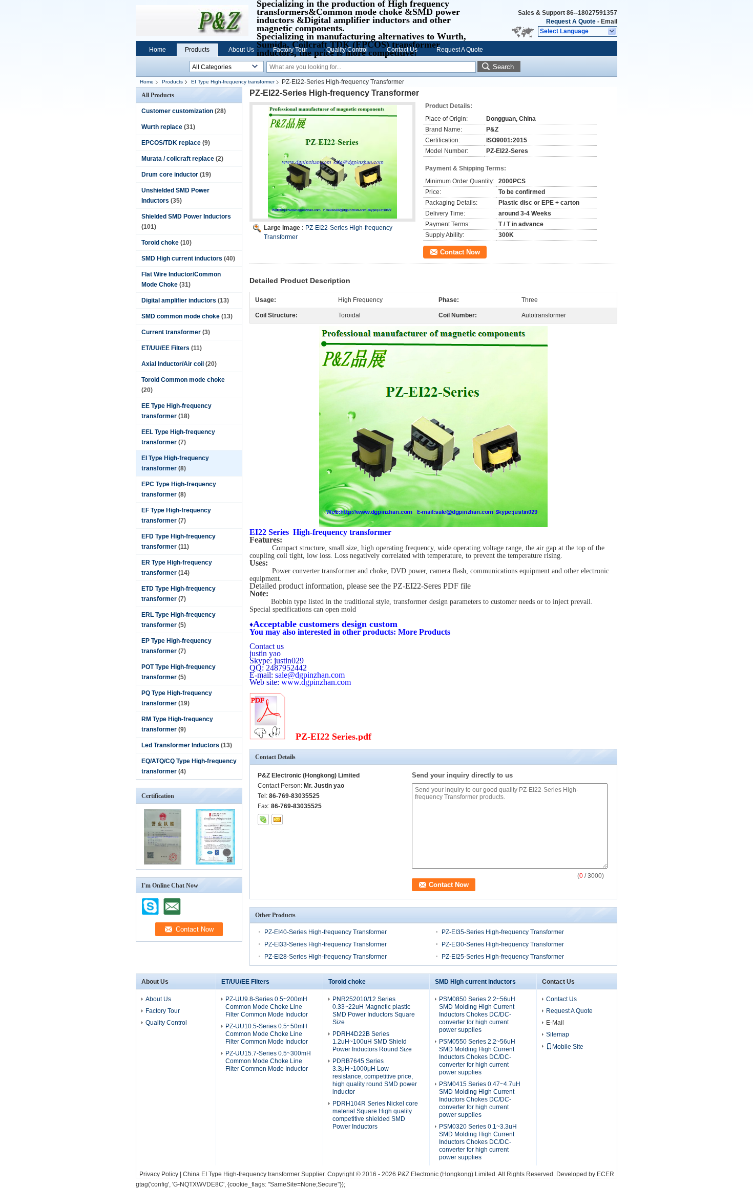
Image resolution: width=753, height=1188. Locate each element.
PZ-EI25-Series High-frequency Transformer (503, 956)
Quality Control (347, 49)
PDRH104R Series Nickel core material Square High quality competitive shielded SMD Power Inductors (375, 1115)
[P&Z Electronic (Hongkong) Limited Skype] (263, 819)
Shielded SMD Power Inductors (186, 216)
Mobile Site (567, 1046)
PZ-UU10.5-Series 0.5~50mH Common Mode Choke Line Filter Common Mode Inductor (266, 1034)
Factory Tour (290, 49)
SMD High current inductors (181, 258)
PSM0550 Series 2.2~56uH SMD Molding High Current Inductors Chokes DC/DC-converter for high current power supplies (477, 1057)
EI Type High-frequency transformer (233, 81)
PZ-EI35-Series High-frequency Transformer (503, 932)
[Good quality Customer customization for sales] (162, 862)
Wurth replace (161, 127)
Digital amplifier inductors (178, 300)
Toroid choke (160, 242)
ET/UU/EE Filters (165, 348)
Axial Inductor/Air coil (172, 364)
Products (197, 49)
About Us (241, 49)
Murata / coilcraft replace (177, 158)
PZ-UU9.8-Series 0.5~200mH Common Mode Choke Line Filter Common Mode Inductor (266, 1007)
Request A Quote (571, 21)
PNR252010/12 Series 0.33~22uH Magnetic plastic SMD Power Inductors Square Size (373, 1011)
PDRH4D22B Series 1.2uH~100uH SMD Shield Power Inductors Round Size (372, 1041)
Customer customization (177, 111)
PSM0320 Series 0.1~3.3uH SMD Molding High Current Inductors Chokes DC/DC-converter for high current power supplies (478, 1142)
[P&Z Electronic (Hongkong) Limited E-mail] (277, 819)
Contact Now (460, 252)
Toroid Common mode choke (183, 379)
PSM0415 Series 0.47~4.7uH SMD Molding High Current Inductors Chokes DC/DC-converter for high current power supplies (479, 1099)
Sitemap (557, 1034)
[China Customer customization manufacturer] (192, 20)
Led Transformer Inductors (180, 745)
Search (503, 67)
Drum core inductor (169, 174)
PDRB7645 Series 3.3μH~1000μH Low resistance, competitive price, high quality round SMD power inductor (374, 1076)
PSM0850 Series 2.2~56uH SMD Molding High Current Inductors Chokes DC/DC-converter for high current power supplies (477, 1014)
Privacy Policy (158, 1174)
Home (157, 49)
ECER (605, 1174)
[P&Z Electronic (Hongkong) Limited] (612, 31)
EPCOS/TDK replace (171, 142)
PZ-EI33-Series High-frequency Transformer (325, 944)
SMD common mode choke (180, 316)
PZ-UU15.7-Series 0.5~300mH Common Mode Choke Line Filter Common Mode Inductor (268, 1061)
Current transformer (171, 332)
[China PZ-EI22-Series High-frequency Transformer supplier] (332, 162)
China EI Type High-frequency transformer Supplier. (255, 1174)
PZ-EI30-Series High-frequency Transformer (503, 944)
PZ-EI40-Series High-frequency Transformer (325, 932)
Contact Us (402, 49)
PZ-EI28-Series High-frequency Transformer (325, 956)
